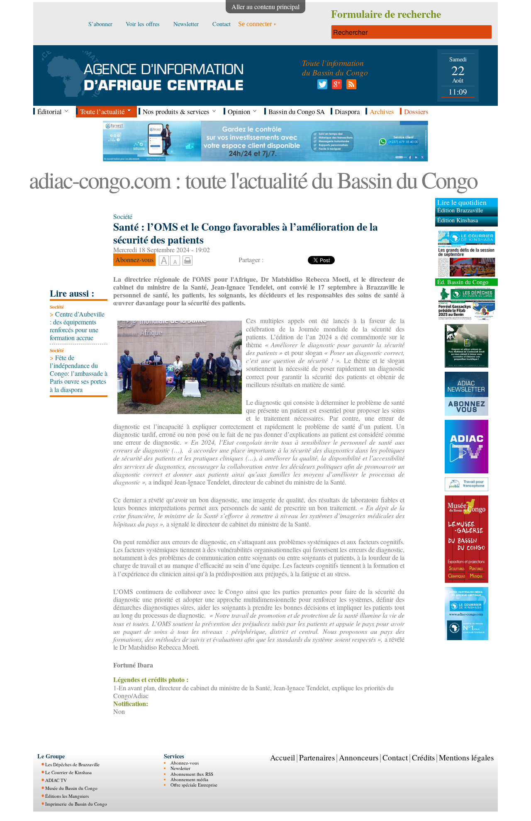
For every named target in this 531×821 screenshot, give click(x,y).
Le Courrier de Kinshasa (68, 772)
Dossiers (416, 111)
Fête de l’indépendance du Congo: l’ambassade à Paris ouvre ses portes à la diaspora (78, 373)
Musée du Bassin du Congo (71, 788)
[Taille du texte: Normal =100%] (175, 261)
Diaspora (347, 111)
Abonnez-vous (185, 763)
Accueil (282, 757)
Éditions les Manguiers (67, 796)
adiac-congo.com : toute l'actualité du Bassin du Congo (253, 179)
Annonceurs (358, 757)
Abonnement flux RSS (192, 774)
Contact (395, 757)
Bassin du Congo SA (296, 111)
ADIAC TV (56, 780)
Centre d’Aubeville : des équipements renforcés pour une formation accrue (77, 325)
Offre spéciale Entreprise (194, 785)
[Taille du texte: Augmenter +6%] (164, 261)
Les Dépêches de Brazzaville (72, 764)
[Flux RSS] (349, 86)
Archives (382, 111)
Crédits (423, 757)
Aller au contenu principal (265, 6)
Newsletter (180, 768)
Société (57, 306)
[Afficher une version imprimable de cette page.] (187, 259)
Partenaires (317, 757)
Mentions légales (466, 757)
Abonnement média (189, 779)
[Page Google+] (335, 86)
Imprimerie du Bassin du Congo (76, 804)
